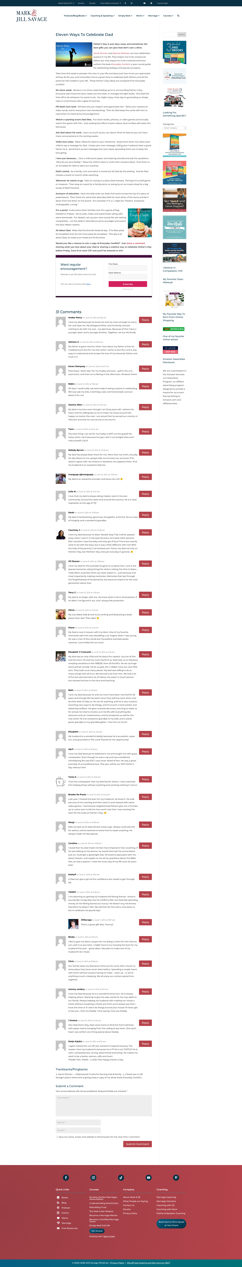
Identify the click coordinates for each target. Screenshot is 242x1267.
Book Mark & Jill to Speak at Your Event (171, 1224)
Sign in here (109, 1236)
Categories (168, 124)
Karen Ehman (101, 53)
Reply (145, 319)
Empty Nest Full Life (99, 1225)
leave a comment (136, 243)
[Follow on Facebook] (66, 1178)
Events (65, 1213)
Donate (127, 1209)
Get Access (97, 1231)
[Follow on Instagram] (93, 1178)
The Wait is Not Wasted (101, 1211)
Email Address (115, 272)
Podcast (66, 1208)
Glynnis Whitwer (121, 53)
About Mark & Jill (131, 1197)
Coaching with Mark (167, 1209)
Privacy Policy (130, 1213)
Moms (65, 1218)
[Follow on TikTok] (121, 1178)
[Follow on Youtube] (149, 1178)
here (88, 284)
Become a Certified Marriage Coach (104, 1220)
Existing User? (96, 1236)
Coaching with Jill (165, 1205)
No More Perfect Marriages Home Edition (103, 1198)
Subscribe (128, 284)
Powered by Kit (128, 289)
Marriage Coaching (166, 1197)
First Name (113, 264)
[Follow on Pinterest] (176, 1178)
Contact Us (128, 1205)
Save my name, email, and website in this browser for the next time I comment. (99, 1137)
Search (182, 34)
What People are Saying (135, 1201)
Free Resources (70, 1228)
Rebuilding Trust (97, 1207)
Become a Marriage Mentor (103, 1215)
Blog (64, 1203)
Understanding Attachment (103, 1203)
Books (65, 1197)
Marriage (66, 1223)
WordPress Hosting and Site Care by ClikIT (148, 1263)
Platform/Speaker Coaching (171, 1213)
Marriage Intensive (166, 1201)
